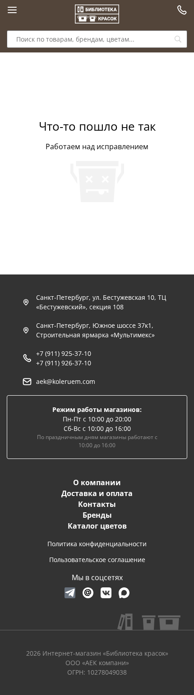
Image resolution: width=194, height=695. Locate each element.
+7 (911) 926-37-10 (63, 363)
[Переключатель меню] (12, 10)
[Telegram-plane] (70, 592)
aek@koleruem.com (65, 381)
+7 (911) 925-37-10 (63, 353)
